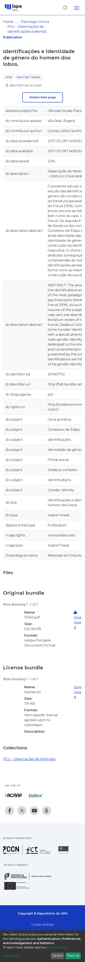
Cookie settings (42, 924)
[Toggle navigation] (76, 7)
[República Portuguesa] (30, 879)
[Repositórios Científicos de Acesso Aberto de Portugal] (14, 795)
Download (77, 692)
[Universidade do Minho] (64, 853)
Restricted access (26, 85)
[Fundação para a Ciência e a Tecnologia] (27, 853)
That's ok (73, 955)
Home (8, 22)
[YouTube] (34, 810)
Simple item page (42, 97)
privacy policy (56, 947)
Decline (57, 955)
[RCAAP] (46, 810)
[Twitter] (21, 810)
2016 (8, 77)
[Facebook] (9, 810)
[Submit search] (65, 7)
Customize (11, 955)
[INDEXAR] (36, 795)
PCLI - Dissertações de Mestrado (28, 27)
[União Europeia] (19, 889)
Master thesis (29, 77)
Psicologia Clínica (35, 22)
